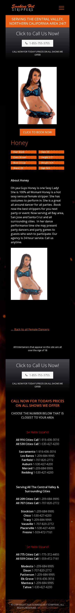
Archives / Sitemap (47, 607)
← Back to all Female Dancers (30, 329)
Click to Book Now (37, 132)
